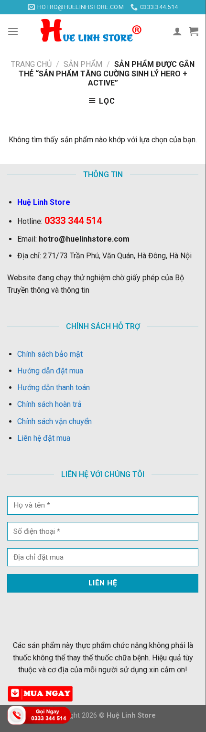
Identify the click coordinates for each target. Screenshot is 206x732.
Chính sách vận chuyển (54, 421)
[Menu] (13, 31)
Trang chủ (31, 64)
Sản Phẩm (83, 64)
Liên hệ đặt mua (43, 438)
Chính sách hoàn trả (49, 404)
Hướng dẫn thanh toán (53, 387)
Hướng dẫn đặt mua (50, 370)
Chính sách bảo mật (50, 354)
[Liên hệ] (40, 714)
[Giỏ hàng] (193, 31)
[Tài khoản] (177, 31)
